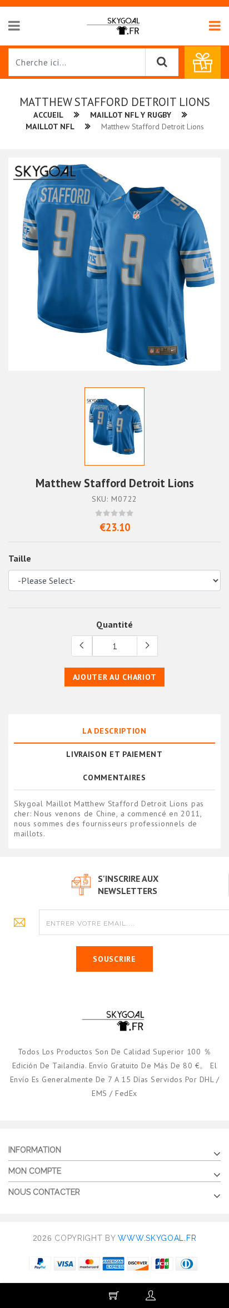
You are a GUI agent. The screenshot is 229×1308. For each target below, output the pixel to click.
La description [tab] (114, 731)
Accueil (48, 115)
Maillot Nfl (50, 127)
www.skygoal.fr (157, 1238)
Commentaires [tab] (114, 777)
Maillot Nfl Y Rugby (130, 115)
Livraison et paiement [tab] (114, 754)
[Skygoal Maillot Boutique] (114, 26)
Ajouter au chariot (115, 677)
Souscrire (114, 959)
